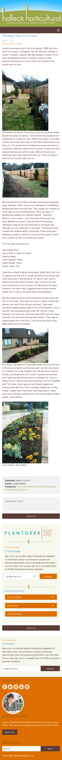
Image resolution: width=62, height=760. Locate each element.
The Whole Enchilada (14, 614)
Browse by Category (14, 597)
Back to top (31, 516)
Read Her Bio (9, 732)
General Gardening (46, 486)
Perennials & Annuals (26, 486)
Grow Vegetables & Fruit (16, 489)
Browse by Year (12, 605)
